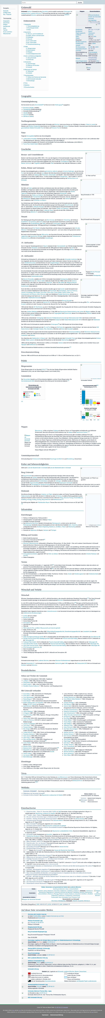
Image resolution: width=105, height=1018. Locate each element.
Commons (83, 798)
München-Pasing (68, 497)
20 (44, 539)
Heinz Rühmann (41, 294)
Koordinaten (79, 29)
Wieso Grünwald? (31, 824)
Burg (43, 479)
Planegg (29, 499)
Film (88, 302)
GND (38, 904)
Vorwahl (78, 45)
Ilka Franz (39, 942)
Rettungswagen (27, 525)
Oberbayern (91, 33)
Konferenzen (32, 344)
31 (37, 782)
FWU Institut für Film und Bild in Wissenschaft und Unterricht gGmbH (41, 628)
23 (88, 598)
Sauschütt (26, 114)
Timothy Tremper (68, 744)
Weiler (31, 116)
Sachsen (45, 530)
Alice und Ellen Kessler (29, 739)
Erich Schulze (67, 736)
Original (74, 862)
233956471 (66, 904)
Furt (22, 173)
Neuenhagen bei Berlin (56, 459)
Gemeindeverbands (50, 981)
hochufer (62, 289)
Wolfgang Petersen (72, 282)
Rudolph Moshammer (63, 294)
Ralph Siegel (67, 741)
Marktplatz (35, 247)
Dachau (41, 222)
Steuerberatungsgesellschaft (72, 631)
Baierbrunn (52, 527)
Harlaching (75, 525)
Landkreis (78, 35)
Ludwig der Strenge (38, 206)
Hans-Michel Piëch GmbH (30, 643)
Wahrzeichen (45, 234)
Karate (70, 574)
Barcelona (50, 329)
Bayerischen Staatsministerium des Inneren (72, 311)
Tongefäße (37, 163)
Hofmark (67, 198)
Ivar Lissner (26, 755)
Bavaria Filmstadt (95, 272)
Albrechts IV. (34, 212)
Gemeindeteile (93, 52)
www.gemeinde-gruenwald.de (92, 58)
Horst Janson (27, 736)
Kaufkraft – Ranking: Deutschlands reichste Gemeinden (41, 818)
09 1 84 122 (91, 49)
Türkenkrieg (67, 220)
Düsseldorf (70, 329)
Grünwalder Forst (39, 128)
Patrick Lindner (66, 292)
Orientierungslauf (78, 574)
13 (46, 369)
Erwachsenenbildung (74, 332)
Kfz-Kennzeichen (80, 47)
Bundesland (79, 31)
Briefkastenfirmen (77, 780)
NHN (94, 36)
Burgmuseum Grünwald (65, 483)
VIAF (61, 904)
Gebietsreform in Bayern (38, 338)
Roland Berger (27, 699)
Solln (70, 525)
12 (70, 347)
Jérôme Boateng (27, 711)
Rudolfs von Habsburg (62, 208)
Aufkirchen (48, 499)
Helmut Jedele (41, 281)
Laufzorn (32, 340)
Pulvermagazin (57, 223)
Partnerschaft (36, 459)
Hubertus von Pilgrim (46, 494)
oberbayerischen (25, 13)
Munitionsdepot (43, 481)
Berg (43, 499)
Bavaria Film (46, 302)
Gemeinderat (27, 379)
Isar (43, 173)
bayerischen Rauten (81, 432)
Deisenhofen (52, 175)
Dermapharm (26, 623)
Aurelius (25, 616)
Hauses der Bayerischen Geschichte (64, 850)
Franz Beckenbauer (28, 697)
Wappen (88, 311)
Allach (61, 497)
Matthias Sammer (68, 732)
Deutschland (41, 918)
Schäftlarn (58, 527)
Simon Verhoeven (68, 753)
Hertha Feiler (26, 718)
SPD (98, 405)
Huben (30, 188)
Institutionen (24, 335)
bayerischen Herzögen (37, 236)
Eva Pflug (66, 718)
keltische (55, 171)
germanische (48, 171)
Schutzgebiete (30, 136)
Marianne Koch (27, 748)
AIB (91, 47)
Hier (20, 1010)
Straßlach (23, 665)
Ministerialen (63, 193)
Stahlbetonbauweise (30, 263)
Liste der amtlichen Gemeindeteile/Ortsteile (49, 827)
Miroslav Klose (27, 746)
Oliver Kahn (50, 292)
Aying (45, 890)
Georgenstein (63, 176)
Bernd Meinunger (27, 757)
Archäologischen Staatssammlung (41, 484)
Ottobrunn (50, 894)
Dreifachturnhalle (93, 574)
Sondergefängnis (35, 223)
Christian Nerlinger (69, 702)
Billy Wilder (61, 282)
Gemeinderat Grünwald (33, 846)
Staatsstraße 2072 (82, 663)
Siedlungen (71, 171)
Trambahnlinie (36, 197)
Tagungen (23, 344)
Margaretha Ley (27, 750)
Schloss (35, 477)
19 (22, 503)
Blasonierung (38, 430)
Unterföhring (68, 895)
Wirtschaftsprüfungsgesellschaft (55, 631)
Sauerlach (78, 894)
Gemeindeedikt (61, 246)
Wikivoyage (84, 800)
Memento (60, 818)
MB (60, 811)
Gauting (39, 499)
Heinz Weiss (67, 755)
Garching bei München (59, 889)
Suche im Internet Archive (51, 864)
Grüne (87, 405)
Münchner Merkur (58, 820)
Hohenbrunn (89, 890)
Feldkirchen (63, 890)
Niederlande (96, 319)
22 (52, 568)
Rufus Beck (26, 695)
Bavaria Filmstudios (28, 279)
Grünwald (29, 834)
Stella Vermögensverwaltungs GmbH (33, 636)
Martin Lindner (27, 684)
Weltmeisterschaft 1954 (75, 318)
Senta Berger (62, 290)
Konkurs (74, 281)
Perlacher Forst (56, 128)
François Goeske (27, 727)
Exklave (66, 126)
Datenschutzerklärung (56, 1015)
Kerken (63, 329)
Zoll (72, 247)
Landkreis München (36, 13)
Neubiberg (76, 892)
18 (62, 499)
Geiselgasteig (27, 109)
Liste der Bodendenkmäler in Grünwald (60, 467)
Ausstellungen (49, 238)
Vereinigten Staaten (38, 329)
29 (85, 725)
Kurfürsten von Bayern (40, 200)
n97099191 (55, 904)
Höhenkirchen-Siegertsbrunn (46, 892)
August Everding (34, 483)
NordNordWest (94, 21)
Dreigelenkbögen (54, 263)
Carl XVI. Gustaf (31, 704)
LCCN (49, 904)
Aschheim (40, 890)
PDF (55, 811)
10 (40, 110)
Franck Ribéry (67, 722)
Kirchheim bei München (66, 892)
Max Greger (36, 292)
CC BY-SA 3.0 (98, 378)
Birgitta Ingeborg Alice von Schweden (33, 702)
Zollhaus (72, 249)
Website (78, 58)
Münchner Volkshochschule (92, 332)
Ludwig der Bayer (48, 210)
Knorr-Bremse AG (95, 636)
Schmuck (28, 163)
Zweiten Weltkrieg (32, 311)
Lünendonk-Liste (87, 631)
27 (46, 740)
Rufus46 (94, 378)
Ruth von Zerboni (53, 554)
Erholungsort (67, 11)
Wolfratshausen (57, 499)
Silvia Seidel (67, 739)
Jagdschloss (24, 236)
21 (53, 564)
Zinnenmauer (67, 313)
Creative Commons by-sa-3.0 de (95, 23)
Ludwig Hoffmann (28, 732)
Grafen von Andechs (37, 195)
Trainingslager (40, 318)
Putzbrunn (71, 894)
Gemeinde (45, 11)
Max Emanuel (50, 220)
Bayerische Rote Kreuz (32, 523)
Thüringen (53, 530)
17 (88, 432)
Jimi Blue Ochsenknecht (70, 709)
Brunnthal (56, 890)
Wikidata (83, 801)
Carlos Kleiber (58, 292)
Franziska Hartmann (28, 734)
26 (81, 606)
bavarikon (49, 834)
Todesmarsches (25, 496)
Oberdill (25, 113)
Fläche (77, 38)
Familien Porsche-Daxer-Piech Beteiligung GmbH (36, 638)
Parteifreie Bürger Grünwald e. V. (35, 848)
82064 (94, 43)
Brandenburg (70, 459)
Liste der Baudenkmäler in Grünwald (37, 467)
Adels (44, 223)
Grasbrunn (76, 890)
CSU (97, 61)
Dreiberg (55, 430)
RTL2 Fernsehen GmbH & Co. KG (32, 647)
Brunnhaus (26, 107)
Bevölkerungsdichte (81, 42)
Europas (23, 304)
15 (68, 380)
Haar (67, 889)
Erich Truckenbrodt (69, 746)
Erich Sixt (66, 743)
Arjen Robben (67, 723)
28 (58, 747)
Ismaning (57, 892)
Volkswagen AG (29, 640)
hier (14, 1010)
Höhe (77, 36)
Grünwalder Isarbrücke (71, 259)
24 (94, 599)
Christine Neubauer (91, 554)
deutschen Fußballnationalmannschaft (56, 318)
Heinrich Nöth (67, 706)
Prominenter (53, 290)
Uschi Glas (44, 292)
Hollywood (49, 282)
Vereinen (32, 335)
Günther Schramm (69, 734)
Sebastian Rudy (68, 725)
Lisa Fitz (25, 555)
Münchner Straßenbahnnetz (62, 660)
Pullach (50, 520)
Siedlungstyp (58, 105)
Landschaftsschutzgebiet (30, 138)
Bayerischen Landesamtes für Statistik (52, 795)
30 (36, 782)
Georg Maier (26, 682)
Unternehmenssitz (52, 611)
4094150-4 (43, 904)
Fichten (32, 315)
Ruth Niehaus (67, 704)
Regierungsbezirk (80, 33)
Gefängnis (58, 481)
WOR (96, 47)
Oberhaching (64, 340)
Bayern (90, 31)
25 (75, 602)
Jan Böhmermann (62, 777)
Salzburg (36, 175)
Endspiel (57, 319)
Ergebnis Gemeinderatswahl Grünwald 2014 (38, 845)
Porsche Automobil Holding (70, 638)
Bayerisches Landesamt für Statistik (45, 813)
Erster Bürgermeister (81, 61)
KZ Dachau (59, 496)
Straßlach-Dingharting (34, 126)
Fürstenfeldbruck (78, 497)
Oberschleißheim (42, 894)
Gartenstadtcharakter (37, 276)
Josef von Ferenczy (72, 290)
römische (65, 171)
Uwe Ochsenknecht (69, 713)
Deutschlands (25, 286)
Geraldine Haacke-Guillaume (31, 686)
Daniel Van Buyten (69, 750)
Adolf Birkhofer (27, 706)
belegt (70, 432)
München (90, 35)
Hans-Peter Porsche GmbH (30, 645)
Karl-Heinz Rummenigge (70, 729)
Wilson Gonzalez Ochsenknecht (72, 715)
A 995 (65, 663)
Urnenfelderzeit (65, 161)
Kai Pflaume (33, 294)
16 (22, 401)
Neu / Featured (7, 14)
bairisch (30, 11)
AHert (38, 962)
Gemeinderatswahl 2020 (27, 381)
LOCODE (78, 50)
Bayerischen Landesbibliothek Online (62, 831)
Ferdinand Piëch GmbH (29, 642)
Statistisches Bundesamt (33, 836)
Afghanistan (34, 530)
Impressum (45, 1015)
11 (75, 339)
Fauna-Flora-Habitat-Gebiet (30, 144)
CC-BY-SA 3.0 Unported (61, 1007)
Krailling (34, 499)
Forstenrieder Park (56, 897)
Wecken (89, 313)
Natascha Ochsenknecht (70, 711)
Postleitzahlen (79, 43)
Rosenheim (45, 175)
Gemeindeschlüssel (81, 49)
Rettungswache (56, 523)
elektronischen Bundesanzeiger (32, 613)
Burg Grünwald (69, 205)
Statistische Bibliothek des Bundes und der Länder (61, 839)
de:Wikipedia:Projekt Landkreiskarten (86, 981)
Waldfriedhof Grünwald (34, 297)
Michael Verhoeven (69, 751)
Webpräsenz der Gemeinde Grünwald (33, 793)
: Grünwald (29, 791)
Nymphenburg (32, 222)
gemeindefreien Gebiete (27, 128)
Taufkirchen (61, 895)
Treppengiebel (58, 313)
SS (45, 496)
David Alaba (26, 694)
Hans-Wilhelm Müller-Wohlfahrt (72, 699)
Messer (23, 163)
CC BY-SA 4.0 (98, 525)
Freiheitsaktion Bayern (44, 502)
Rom (45, 329)
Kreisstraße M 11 (30, 663)
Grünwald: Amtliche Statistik (30, 795)
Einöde (32, 107)
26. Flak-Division (38, 307)
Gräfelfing (23, 499)
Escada (52, 751)
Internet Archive (79, 818)
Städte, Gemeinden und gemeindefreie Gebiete (54, 887)
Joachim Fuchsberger (27, 292)
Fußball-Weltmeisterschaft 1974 (72, 319)
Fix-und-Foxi (47, 327)
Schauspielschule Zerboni (30, 554)
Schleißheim (24, 222)
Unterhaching (76, 895)
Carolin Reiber (67, 720)
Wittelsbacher (26, 198)
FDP (94, 405)
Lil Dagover (26, 713)
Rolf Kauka (60, 327)
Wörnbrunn (26, 116)
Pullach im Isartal (90, 124)
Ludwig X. (26, 680)
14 (97, 385)
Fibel (52, 163)
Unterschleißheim (73, 889)
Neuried (82, 892)
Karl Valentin (36, 228)
